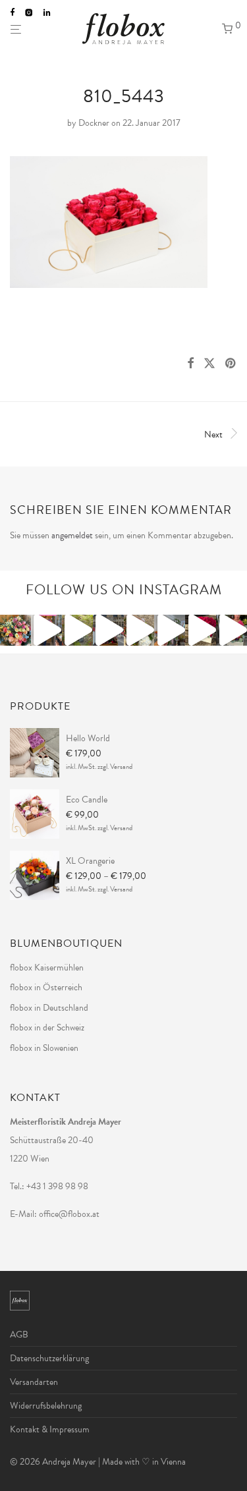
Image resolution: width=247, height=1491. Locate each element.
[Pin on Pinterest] (231, 363)
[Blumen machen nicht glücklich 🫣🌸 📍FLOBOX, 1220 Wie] (46, 630)
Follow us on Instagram (124, 589)
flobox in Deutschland (49, 1008)
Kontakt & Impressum (50, 1429)
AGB (19, 1334)
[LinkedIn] (47, 11)
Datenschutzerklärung (49, 1358)
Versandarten (34, 1382)
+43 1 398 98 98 (57, 1186)
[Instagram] (29, 11)
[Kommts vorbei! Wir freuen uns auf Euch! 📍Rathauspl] (108, 630)
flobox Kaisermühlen (47, 967)
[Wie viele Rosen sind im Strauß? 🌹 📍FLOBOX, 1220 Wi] (15, 630)
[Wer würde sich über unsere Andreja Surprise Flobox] (139, 630)
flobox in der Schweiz (47, 1027)
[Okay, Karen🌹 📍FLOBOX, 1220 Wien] (200, 630)
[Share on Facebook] (190, 363)
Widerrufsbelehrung (46, 1406)
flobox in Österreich (46, 987)
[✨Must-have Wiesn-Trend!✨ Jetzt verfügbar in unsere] (169, 630)
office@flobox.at (69, 1214)
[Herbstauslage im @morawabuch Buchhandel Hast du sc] (77, 630)
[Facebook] (12, 11)
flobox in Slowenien (44, 1048)
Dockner (93, 123)
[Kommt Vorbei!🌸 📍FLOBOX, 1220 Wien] (231, 630)
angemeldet (72, 535)
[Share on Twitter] (209, 363)
